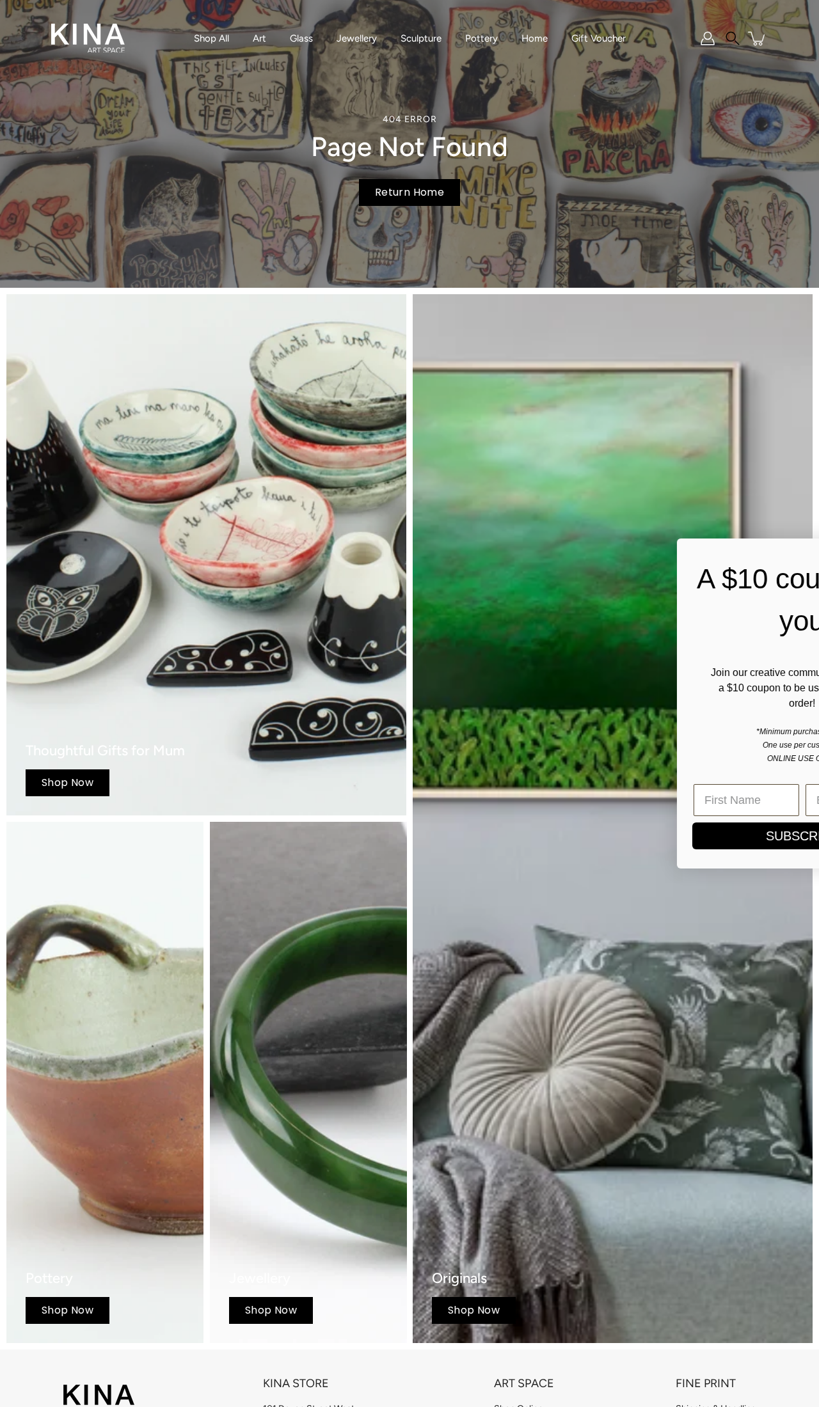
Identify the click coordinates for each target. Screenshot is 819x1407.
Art (259, 38)
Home (534, 38)
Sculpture (421, 38)
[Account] (707, 38)
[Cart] (757, 38)
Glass (301, 38)
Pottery (481, 38)
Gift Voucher (598, 38)
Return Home (409, 192)
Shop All (211, 38)
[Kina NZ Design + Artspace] (88, 38)
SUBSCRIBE (432, 836)
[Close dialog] (790, 555)
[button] (733, 38)
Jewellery (357, 38)
